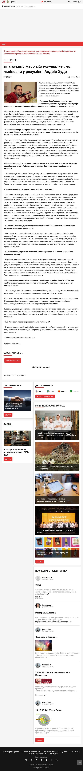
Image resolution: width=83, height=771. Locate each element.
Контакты (54, 754)
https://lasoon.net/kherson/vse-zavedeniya (51, 622)
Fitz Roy (38, 597)
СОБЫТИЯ (19, 6)
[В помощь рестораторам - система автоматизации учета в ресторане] (57, 503)
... (47, 594)
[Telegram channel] (46, 759)
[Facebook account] (26, 759)
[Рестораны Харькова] (71, 391)
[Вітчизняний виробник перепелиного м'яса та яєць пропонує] (57, 471)
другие (8, 415)
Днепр (40, 391)
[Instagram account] (31, 759)
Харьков (76, 391)
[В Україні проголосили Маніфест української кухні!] (57, 535)
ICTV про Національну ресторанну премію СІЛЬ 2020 (16, 452)
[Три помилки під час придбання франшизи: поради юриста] (17, 410)
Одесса (63, 391)
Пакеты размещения (37, 754)
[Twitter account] (36, 759)
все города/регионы (45, 396)
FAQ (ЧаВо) (75, 752)
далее (39, 562)
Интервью (16, 344)
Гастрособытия (30, 6)
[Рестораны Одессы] (59, 391)
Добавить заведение (31, 752)
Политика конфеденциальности (41, 764)
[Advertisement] (41, 25)
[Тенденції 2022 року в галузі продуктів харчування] (57, 557)
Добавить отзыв (12, 360)
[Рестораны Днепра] (36, 391)
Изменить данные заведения (55, 752)
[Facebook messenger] (41, 759)
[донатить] (42, 2)
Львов (51, 391)
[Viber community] (51, 759)
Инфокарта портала (11, 752)
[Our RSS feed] (56, 759)
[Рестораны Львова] (48, 391)
